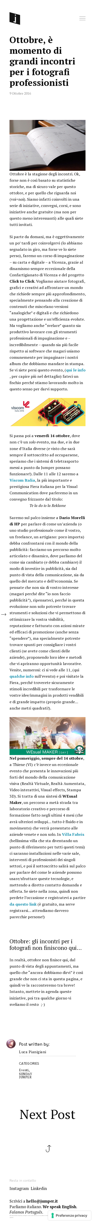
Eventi (23, 1070)
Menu (82, 19)
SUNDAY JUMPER (25, 1075)
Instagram (19, 1188)
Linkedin (39, 1188)
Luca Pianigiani (32, 1052)
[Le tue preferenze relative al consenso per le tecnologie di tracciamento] (69, 1215)
